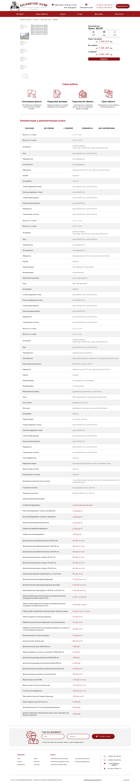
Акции (63, 14)
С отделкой (68, 128)
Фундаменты (87, 128)
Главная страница (25, 19)
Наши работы (42, 14)
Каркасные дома (46, 19)
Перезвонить (123, 6)
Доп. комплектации (107, 128)
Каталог (20, 14)
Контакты (119, 14)
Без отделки (49, 128)
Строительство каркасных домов (60, 761)
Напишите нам (86, 7)
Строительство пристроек (82, 758)
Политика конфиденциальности (92, 780)
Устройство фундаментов (82, 761)
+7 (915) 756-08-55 (104, 5)
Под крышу (29, 128)
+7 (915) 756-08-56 (104, 7)
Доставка (99, 14)
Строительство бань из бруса (59, 764)
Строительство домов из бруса (59, 758)
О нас (80, 14)
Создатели (126, 780)
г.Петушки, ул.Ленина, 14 (114, 768)
